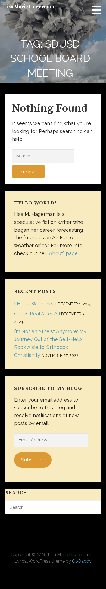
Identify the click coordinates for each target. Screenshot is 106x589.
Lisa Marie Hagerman (29, 6)
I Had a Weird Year (35, 303)
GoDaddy (82, 561)
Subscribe (33, 460)
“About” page (63, 253)
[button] (98, 10)
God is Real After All (37, 314)
